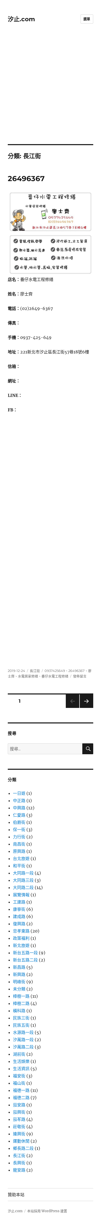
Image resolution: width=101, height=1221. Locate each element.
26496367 (26, 178)
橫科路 (19, 1010)
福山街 (19, 1083)
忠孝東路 (21, 931)
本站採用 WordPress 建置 (47, 1211)
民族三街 (21, 1017)
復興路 (19, 923)
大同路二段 (23, 887)
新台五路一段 (25, 952)
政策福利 (21, 938)
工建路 (19, 902)
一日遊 (19, 793)
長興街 (19, 1162)
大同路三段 (23, 880)
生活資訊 (21, 1068)
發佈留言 (79, 676)
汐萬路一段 (23, 1039)
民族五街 (21, 1025)
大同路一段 (23, 873)
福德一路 (21, 1090)
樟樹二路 (21, 1003)
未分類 (19, 988)
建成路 (19, 916)
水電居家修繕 (28, 676)
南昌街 (19, 844)
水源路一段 (23, 1032)
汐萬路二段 (23, 1046)
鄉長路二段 (23, 1148)
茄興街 (19, 1112)
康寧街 (19, 909)
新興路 (19, 974)
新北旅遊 (21, 945)
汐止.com (21, 19)
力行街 (19, 836)
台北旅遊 (21, 858)
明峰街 (19, 981)
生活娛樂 (21, 1061)
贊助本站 (16, 1194)
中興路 (19, 807)
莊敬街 (19, 1126)
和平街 (19, 865)
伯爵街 (19, 822)
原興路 (19, 851)
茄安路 (19, 1104)
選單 (86, 19)
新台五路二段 (25, 960)
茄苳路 (19, 1119)
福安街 (19, 1075)
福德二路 (21, 1097)
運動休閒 (21, 1141)
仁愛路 (19, 815)
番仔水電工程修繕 (54, 676)
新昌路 (19, 967)
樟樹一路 (21, 996)
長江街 (35, 671)
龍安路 (19, 1170)
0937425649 (55, 671)
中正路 (19, 800)
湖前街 (19, 1054)
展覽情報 (21, 894)
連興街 (19, 1133)
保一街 (19, 829)
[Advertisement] (50, 91)
